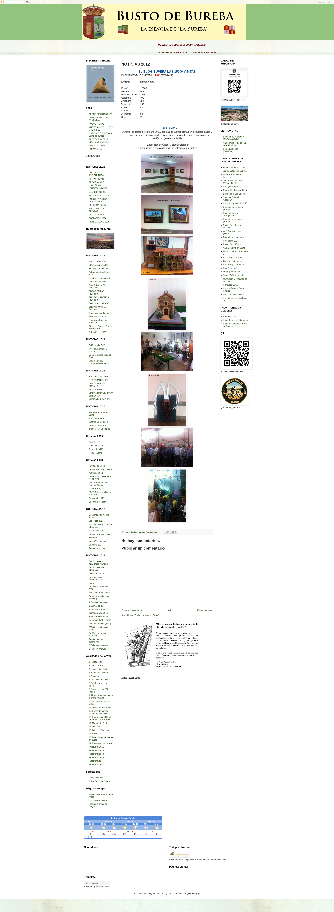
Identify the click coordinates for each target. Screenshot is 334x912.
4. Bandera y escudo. (98, 672)
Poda (91, 583)
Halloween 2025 (96, 179)
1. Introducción (95, 662)
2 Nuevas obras (96, 606)
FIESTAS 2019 (96, 446)
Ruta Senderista (230, 268)
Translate (105, 886)
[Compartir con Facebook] (173, 532)
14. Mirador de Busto (98, 723)
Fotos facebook (96, 778)
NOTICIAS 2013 (96, 754)
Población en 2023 (97, 332)
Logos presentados (232, 272)
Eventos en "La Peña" (99, 303)
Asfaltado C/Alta (96, 573)
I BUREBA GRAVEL (98, 188)
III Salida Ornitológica (99, 602)
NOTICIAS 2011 (96, 761)
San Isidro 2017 (96, 521)
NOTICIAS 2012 (96, 757)
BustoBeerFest (96, 442)
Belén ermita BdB (97, 345)
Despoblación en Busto (99, 534)
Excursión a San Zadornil (235, 194)
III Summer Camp (97, 609)
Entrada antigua (204, 610)
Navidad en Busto (97, 466)
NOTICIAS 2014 (96, 750)
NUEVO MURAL (96, 124)
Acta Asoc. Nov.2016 (232, 257)
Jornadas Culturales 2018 (235, 171)
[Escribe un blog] (168, 532)
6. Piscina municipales (99, 680)
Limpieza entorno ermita (100, 278)
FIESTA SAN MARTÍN (99, 380)
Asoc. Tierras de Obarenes (235, 320)
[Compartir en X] (170, 532)
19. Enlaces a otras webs (100, 743)
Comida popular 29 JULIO (235, 203)
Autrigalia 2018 (96, 473)
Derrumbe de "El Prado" (100, 620)
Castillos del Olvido (98, 800)
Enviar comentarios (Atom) (147, 615)
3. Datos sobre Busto (98, 669)
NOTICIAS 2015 (96, 747)
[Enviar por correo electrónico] (165, 532)
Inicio (169, 610)
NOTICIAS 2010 (96, 765)
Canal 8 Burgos (96, 489)
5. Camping (94, 676)
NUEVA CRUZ (95, 149)
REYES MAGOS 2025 (99, 222)
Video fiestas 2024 (97, 282)
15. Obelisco (94, 727)
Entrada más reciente (132, 610)
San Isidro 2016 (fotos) (99, 593)
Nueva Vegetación (97, 541)
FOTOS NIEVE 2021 (98, 376)
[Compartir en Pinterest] (175, 532)
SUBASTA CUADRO (98, 265)
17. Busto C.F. (95, 734)
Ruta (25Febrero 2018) (233, 187)
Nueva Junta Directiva (233, 294)
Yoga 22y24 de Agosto (233, 275)
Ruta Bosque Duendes (233, 264)
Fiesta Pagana (95, 453)
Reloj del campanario (99, 268)
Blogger (196, 893)
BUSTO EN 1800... (97, 145)
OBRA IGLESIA (96, 390)
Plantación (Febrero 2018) (235, 190)
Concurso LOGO (230, 285)
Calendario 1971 (96, 498)
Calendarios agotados (233, 237)
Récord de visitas (97, 548)
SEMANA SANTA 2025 (99, 195)
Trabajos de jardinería (99, 313)
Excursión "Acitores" (98, 316)
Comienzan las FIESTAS (100, 469)
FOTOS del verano (97, 418)
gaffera (169, 893)
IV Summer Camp (97, 530)
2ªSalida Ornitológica (98, 645)
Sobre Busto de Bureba (99, 781)
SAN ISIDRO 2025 (97, 192)
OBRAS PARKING (97, 215)
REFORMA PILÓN (97, 205)
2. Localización (96, 665)
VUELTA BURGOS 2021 (100, 399)
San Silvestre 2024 (97, 261)
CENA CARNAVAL (97, 425)
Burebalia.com (230, 316)
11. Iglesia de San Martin (100, 707)
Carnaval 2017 (95, 545)
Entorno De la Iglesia (98, 422)
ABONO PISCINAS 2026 (100, 114)
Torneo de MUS (96, 449)
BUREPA (93, 537)
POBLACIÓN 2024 (97, 218)
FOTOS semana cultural (234, 167)
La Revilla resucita (97, 502)
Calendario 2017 (231, 241)
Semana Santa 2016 (98, 613)
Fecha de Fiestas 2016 (99, 616)
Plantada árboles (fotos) (100, 624)
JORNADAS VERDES (99, 429)
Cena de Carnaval (97, 649)
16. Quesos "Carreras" (99, 730)
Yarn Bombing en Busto (234, 248)
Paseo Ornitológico (232, 244)
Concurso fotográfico (232, 261)
